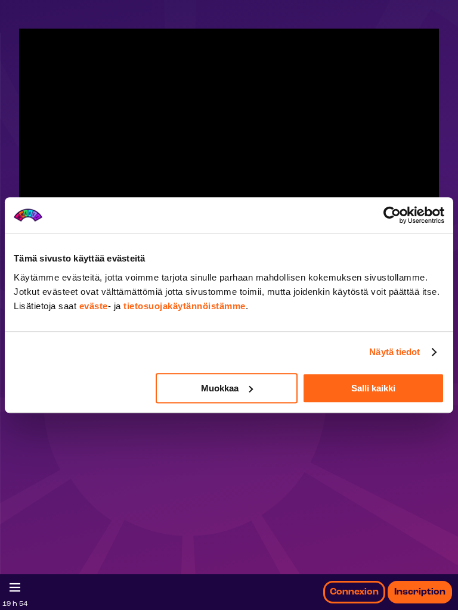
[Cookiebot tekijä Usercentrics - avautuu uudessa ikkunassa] (392, 215)
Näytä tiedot (394, 352)
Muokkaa (220, 388)
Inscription (419, 592)
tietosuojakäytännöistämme (184, 306)
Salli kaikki (373, 388)
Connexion (354, 592)
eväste (93, 306)
